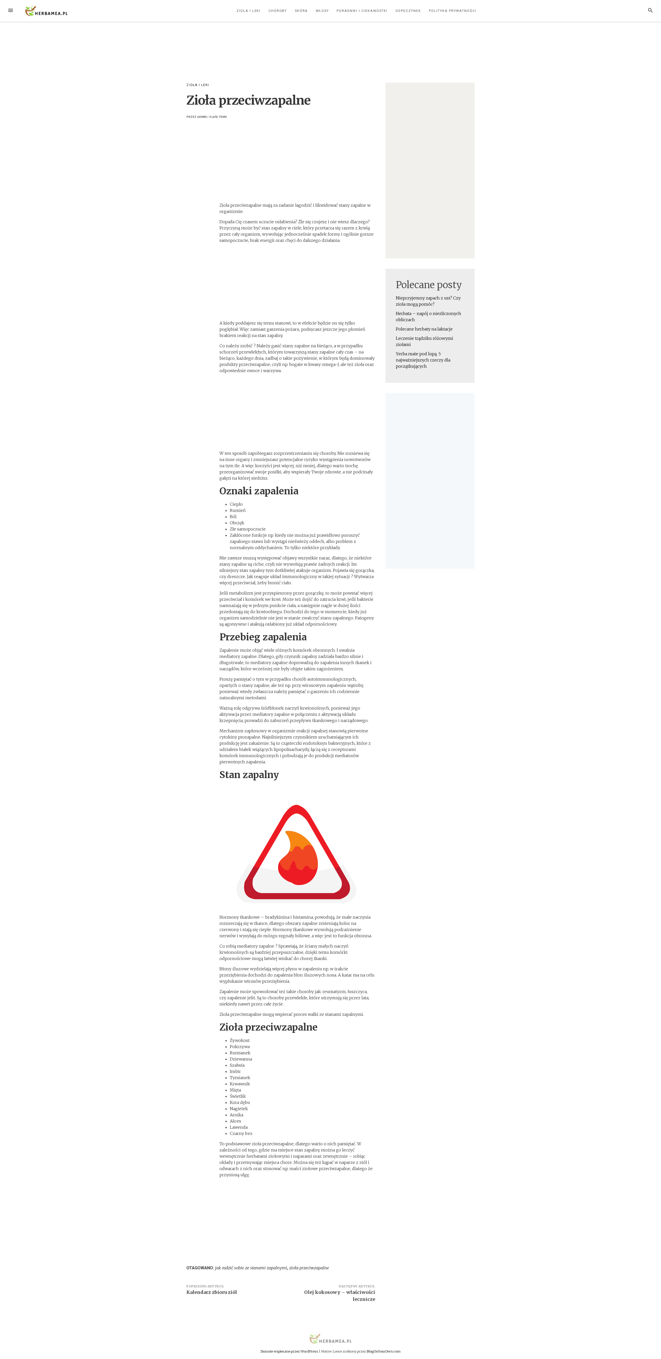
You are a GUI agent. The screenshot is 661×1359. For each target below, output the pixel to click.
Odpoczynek (408, 11)
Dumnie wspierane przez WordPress (290, 1351)
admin (202, 117)
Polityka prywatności (452, 11)
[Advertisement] (330, 58)
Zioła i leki (249, 11)
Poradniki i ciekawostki (362, 11)
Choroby (278, 11)
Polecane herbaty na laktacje (424, 329)
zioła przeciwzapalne (309, 1267)
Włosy (322, 11)
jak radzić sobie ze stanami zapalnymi (251, 1267)
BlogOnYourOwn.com (383, 1351)
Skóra (301, 11)
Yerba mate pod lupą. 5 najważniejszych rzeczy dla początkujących (423, 360)
